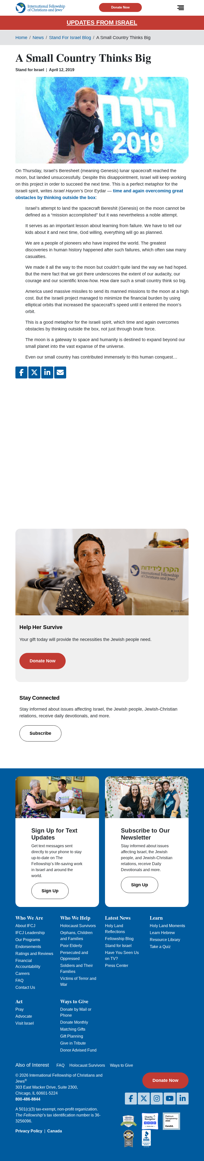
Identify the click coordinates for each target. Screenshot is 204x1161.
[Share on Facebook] (21, 372)
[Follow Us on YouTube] (170, 1099)
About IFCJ (25, 926)
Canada (54, 1131)
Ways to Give (121, 1065)
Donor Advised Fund (78, 1050)
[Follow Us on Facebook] (131, 1099)
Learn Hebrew (162, 933)
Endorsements (28, 947)
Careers (22, 973)
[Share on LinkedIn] (47, 372)
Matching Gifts (72, 1029)
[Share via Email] (60, 372)
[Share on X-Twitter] (34, 372)
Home (21, 37)
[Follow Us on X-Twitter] (144, 1099)
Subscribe (40, 733)
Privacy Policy (28, 1131)
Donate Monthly (74, 1022)
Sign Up (50, 890)
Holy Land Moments (167, 926)
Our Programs (27, 940)
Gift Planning (71, 1036)
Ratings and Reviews (34, 953)
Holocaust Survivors (78, 926)
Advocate (23, 1016)
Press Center (116, 965)
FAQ (19, 980)
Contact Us (25, 987)
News (38, 37)
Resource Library (165, 940)
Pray (19, 1009)
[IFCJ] (40, 7)
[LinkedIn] (183, 1099)
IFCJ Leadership (30, 933)
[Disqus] (102, 448)
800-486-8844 (27, 1099)
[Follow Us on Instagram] (157, 1099)
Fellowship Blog (119, 939)
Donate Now (120, 7)
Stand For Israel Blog (70, 37)
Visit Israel (24, 1023)
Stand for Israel (118, 946)
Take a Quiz (160, 947)
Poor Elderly (71, 946)
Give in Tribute (73, 1043)
